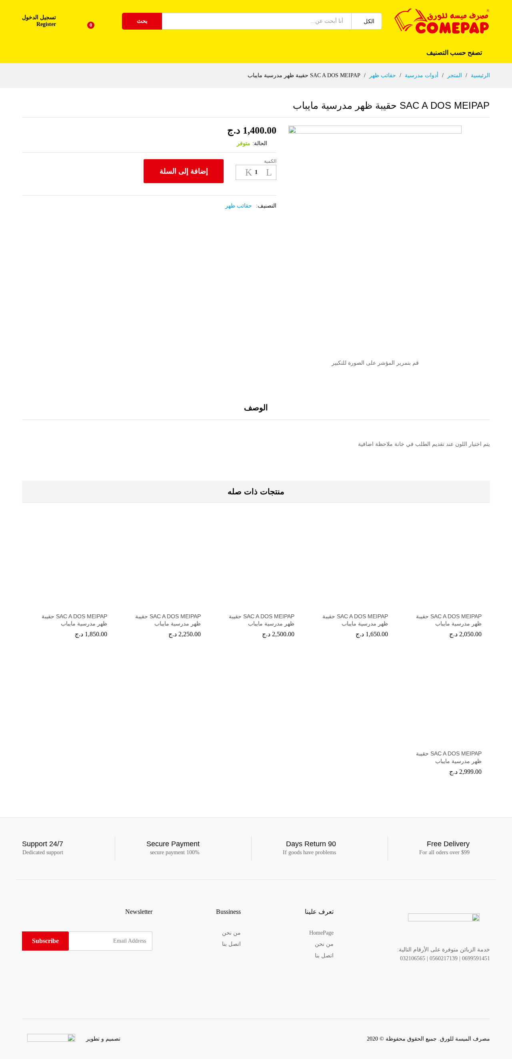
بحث (142, 21)
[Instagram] (100, 971)
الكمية (270, 161)
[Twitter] (138, 971)
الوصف (256, 408)
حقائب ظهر (238, 206)
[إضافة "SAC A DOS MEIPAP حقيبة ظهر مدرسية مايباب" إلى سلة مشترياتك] (443, 603)
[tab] (256, 411)
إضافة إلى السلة (184, 171)
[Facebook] (150, 971)
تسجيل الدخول (39, 17)
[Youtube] (113, 971)
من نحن (324, 944)
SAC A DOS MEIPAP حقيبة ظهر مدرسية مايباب (449, 620)
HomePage (321, 933)
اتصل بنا (324, 956)
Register (46, 24)
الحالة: (259, 143)
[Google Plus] (125, 971)
